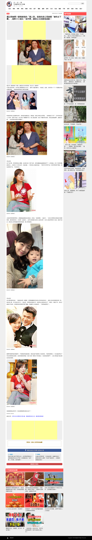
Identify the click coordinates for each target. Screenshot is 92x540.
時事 (18, 8)
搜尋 (83, 3)
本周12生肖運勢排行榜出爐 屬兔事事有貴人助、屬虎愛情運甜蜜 (27, 416)
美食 (76, 8)
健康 (43, 8)
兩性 (22, 8)
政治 (10, 8)
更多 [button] (81, 8)
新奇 (47, 8)
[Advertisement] (34, 30)
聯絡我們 (11, 537)
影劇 (26, 8)
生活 (51, 8)
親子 (35, 8)
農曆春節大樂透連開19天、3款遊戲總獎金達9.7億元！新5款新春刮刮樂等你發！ (15, 489)
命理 (68, 8)
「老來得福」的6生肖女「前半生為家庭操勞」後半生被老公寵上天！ (34, 530)
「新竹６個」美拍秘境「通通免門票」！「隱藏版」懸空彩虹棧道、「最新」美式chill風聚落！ (74, 146)
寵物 (60, 8)
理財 (14, 8)
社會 (56, 8)
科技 (30, 8)
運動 (39, 8)
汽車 (64, 8)
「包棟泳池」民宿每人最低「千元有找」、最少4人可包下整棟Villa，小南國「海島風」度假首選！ (74, 35)
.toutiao (12, 413)
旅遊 (72, 8)
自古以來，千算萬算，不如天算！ (73, 124)
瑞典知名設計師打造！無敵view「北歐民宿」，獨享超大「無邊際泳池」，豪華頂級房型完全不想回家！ (74, 81)
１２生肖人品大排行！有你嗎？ (14, 509)
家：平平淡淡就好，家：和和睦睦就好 (74, 104)
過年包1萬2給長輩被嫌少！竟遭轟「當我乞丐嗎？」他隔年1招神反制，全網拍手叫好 (34, 489)
